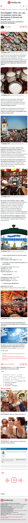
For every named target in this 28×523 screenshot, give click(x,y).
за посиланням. (20, 348)
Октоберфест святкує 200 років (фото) (13, 414)
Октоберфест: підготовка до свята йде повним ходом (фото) (13, 442)
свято (5, 376)
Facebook (13, 367)
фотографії (15, 379)
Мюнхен (15, 377)
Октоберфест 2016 (8, 381)
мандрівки (7, 379)
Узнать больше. (23, 519)
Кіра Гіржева (8, 26)
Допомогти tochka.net (12, 9)
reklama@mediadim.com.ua (19, 510)
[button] (23, 6)
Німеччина (7, 377)
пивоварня (22, 377)
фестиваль (7, 374)
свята (14, 374)
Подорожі (3, 32)
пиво (11, 376)
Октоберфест (19, 376)
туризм (20, 374)
